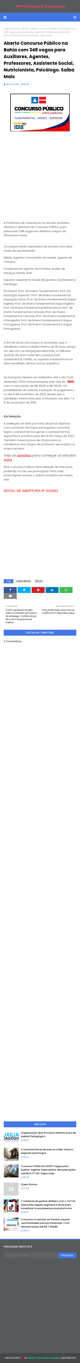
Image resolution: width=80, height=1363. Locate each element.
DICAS (25, 28)
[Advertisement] (40, 177)
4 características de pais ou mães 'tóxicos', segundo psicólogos (47, 1151)
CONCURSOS (23, 581)
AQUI (8, 460)
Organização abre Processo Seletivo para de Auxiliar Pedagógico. (48, 1134)
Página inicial (11, 28)
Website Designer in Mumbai (44, 1357)
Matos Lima (12, 84)
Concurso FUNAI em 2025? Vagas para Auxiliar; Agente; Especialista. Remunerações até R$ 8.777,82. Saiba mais (48, 1169)
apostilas (24, 455)
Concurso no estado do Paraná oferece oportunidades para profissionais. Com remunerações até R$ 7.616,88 (45, 1223)
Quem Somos (29, 1184)
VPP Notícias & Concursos (40, 6)
